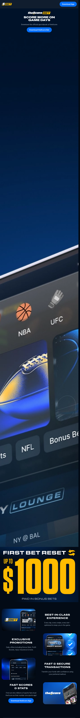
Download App (68, 4)
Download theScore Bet (39, 30)
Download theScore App (21, 701)
